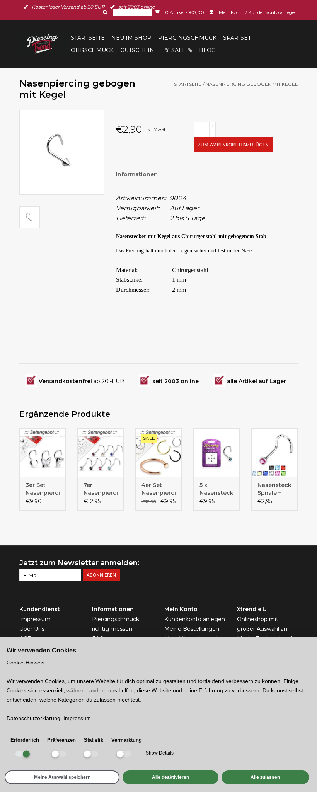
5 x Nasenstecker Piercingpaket (216, 489)
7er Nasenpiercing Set (101, 489)
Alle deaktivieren (170, 777)
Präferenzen (61, 740)
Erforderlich (24, 740)
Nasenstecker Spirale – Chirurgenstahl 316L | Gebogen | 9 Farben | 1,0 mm (274, 489)
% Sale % (179, 50)
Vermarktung (126, 740)
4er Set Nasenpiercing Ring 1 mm (158, 489)
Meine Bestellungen (191, 628)
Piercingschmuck (187, 37)
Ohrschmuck (92, 50)
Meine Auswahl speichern (62, 777)
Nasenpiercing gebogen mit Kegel (252, 84)
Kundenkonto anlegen (194, 619)
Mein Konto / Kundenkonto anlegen (258, 12)
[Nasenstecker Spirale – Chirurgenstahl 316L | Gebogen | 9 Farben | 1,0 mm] (274, 452)
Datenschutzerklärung (33, 718)
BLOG (207, 50)
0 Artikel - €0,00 (184, 12)
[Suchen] (104, 12)
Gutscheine (139, 50)
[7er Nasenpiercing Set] (100, 452)
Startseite (88, 37)
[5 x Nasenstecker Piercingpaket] (216, 452)
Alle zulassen (265, 777)
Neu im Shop (131, 37)
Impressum (35, 619)
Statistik (93, 740)
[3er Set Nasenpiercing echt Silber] (42, 452)
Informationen (137, 174)
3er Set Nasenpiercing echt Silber (43, 489)
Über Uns (31, 628)
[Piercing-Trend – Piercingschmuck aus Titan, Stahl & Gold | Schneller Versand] (43, 44)
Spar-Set (237, 37)
